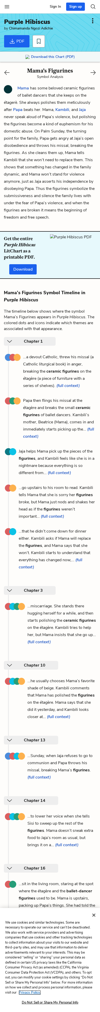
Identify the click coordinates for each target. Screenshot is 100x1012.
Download (23, 269)
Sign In (55, 6)
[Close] (93, 915)
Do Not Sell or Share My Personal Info (50, 1002)
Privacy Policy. (30, 992)
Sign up (75, 6)
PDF (19, 41)
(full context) (68, 386)
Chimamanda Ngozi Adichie (31, 28)
